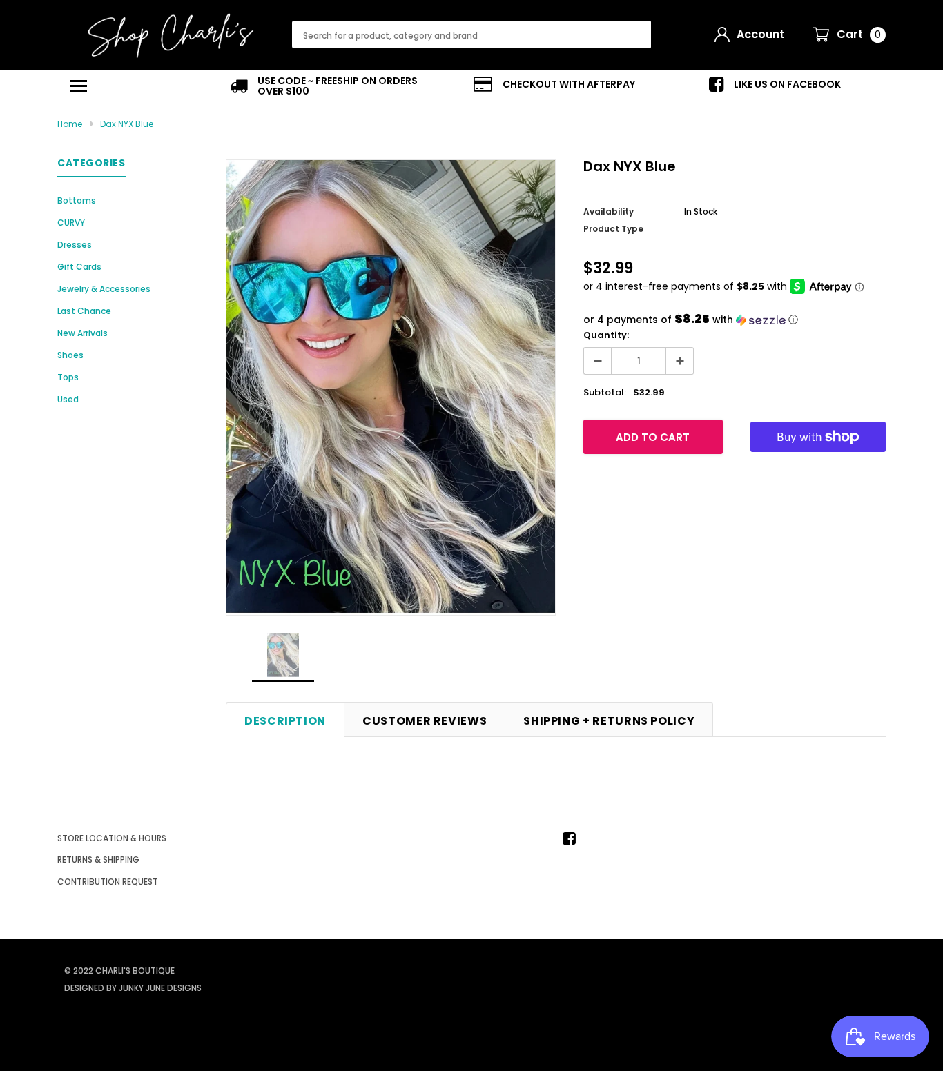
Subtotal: (604, 392)
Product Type (613, 229)
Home (69, 124)
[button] (734, 320)
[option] (333, 86)
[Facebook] (573, 838)
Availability (608, 211)
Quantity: (606, 335)
